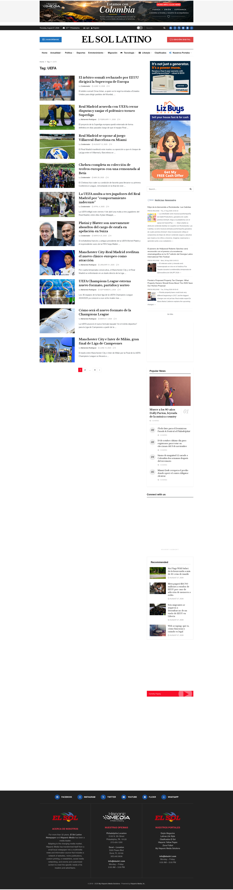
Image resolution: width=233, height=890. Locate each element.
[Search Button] (164, 28)
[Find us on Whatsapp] (191, 28)
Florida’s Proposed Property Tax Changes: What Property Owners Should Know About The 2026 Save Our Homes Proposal (170, 283)
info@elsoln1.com (116, 861)
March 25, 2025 (100, 235)
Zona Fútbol (168, 845)
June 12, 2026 (99, 86)
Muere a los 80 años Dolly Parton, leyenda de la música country (163, 413)
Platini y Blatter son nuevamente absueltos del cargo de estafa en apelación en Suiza (104, 227)
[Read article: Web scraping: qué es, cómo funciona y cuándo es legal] (158, 630)
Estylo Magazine (168, 833)
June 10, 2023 (105, 348)
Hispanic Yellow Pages (167, 842)
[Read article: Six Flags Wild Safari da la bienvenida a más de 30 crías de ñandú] (158, 573)
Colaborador (85, 86)
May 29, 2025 (98, 177)
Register (96, 28)
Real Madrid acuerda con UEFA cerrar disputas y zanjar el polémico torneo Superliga (108, 111)
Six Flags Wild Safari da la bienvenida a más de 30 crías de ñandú (179, 571)
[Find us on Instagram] (175, 28)
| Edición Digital (181, 40)
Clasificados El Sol (168, 839)
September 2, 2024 (108, 289)
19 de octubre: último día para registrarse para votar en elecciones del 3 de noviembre (172, 443)
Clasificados (160, 52)
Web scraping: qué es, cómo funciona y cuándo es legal (178, 629)
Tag (48, 61)
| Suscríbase (52, 40)
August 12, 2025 (100, 144)
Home (44, 52)
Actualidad (55, 52)
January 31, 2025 (107, 264)
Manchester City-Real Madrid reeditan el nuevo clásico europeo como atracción (109, 256)
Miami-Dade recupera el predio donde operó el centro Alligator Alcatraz (173, 473)
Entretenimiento (95, 52)
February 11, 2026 (108, 119)
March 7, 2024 (106, 319)
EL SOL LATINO (116, 40)
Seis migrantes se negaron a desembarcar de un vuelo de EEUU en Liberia (177, 610)
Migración (112, 52)
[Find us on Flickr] (187, 28)
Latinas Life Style (167, 836)
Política (68, 52)
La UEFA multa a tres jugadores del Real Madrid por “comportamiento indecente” (109, 198)
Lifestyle (146, 52)
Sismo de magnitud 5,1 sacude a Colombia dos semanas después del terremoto (173, 458)
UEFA (54, 61)
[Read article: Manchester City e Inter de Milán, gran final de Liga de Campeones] (57, 349)
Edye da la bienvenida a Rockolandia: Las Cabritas (169, 207)
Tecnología (129, 52)
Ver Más (170, 314)
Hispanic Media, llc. (138, 883)
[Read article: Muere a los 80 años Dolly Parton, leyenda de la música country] (170, 391)
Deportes (81, 52)
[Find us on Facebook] (170, 28)
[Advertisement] (170, 341)
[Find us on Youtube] (183, 28)
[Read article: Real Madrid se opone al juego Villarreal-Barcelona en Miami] (57, 146)
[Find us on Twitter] (179, 28)
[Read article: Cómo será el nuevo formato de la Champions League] (57, 320)
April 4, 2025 (98, 206)
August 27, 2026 (176, 577)
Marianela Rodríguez (88, 119)
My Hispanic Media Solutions (167, 848)
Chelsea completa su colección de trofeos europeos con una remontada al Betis (109, 169)
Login (87, 28)
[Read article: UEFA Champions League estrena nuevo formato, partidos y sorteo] (57, 291)
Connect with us (156, 494)
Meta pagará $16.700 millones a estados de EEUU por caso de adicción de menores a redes (179, 589)
